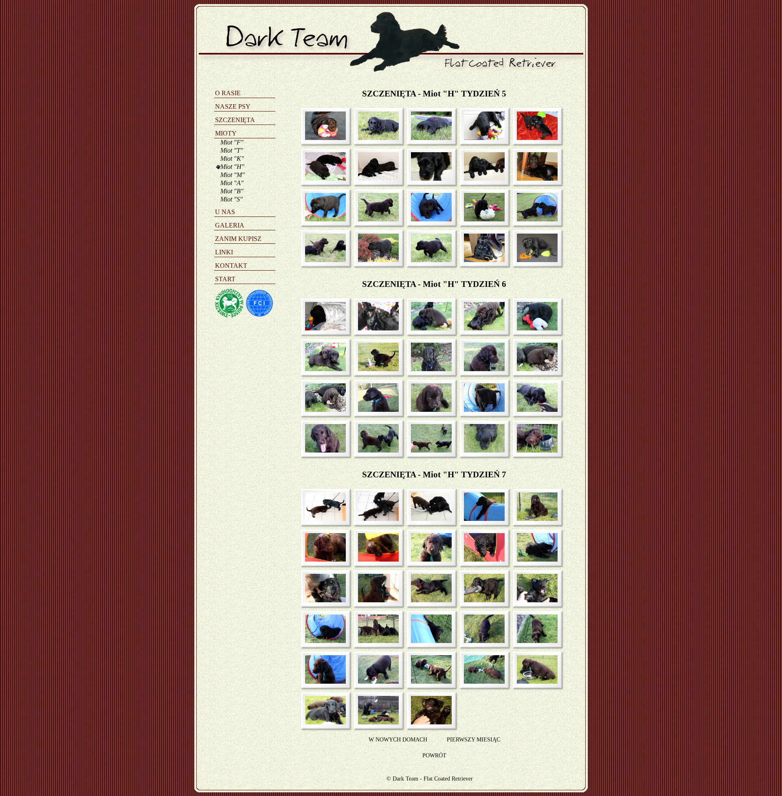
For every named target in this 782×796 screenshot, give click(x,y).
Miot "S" (231, 199)
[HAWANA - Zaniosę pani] (482, 600)
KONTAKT (231, 265)
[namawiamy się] (535, 219)
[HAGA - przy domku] (323, 559)
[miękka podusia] (535, 178)
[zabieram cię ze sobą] (482, 219)
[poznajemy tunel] (323, 219)
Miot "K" (232, 158)
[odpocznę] (429, 409)
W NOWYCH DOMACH (398, 739)
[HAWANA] (323, 722)
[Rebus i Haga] (376, 178)
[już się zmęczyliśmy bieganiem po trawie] (323, 259)
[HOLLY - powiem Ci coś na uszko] (323, 600)
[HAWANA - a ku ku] (482, 559)
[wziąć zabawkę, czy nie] (323, 178)
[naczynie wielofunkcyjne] (535, 259)
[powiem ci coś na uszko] (535, 137)
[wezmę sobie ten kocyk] (482, 259)
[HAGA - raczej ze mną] (535, 640)
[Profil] (376, 409)
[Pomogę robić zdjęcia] (535, 409)
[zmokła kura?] (429, 368)
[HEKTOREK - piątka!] (429, 722)
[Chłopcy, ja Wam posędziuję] (482, 681)
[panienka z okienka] (429, 178)
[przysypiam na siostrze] (323, 368)
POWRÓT (434, 755)
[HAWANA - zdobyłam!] (429, 600)
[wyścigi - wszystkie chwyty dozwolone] (429, 219)
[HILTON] (323, 681)
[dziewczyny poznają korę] (323, 409)
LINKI (224, 252)
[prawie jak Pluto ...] (429, 259)
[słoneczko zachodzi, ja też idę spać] (323, 137)
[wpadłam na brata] (376, 450)
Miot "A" (232, 182)
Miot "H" (232, 166)
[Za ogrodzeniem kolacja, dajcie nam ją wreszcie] (376, 640)
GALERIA (229, 225)
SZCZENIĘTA (235, 119)
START (225, 279)
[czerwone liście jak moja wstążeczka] (376, 259)
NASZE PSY (232, 106)
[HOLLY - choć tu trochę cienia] (323, 640)
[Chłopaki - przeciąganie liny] (429, 681)
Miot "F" (232, 142)
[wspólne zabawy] (429, 328)
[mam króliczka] (535, 328)
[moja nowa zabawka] (482, 137)
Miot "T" (231, 150)
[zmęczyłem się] (482, 450)
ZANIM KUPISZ (238, 238)
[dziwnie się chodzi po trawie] (376, 219)
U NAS (225, 211)
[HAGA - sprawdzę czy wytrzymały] (376, 559)
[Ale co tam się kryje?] (429, 518)
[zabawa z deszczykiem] (376, 368)
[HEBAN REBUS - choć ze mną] (482, 640)
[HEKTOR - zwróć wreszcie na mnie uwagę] (376, 600)
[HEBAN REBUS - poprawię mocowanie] (535, 559)
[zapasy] (482, 328)
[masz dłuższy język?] (323, 450)
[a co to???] (535, 368)
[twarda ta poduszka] (535, 450)
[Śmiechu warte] (376, 328)
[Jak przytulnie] (323, 328)
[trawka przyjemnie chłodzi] (376, 137)
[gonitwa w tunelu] (482, 409)
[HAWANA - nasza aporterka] (376, 681)
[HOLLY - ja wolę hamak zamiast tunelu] (482, 518)
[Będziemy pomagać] (376, 518)
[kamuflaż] (429, 137)
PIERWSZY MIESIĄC (473, 739)
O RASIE (228, 93)
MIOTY (226, 133)
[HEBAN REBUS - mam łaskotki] (535, 600)
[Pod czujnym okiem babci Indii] (376, 722)
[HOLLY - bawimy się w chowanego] (429, 640)
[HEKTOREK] (429, 559)
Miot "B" (232, 191)
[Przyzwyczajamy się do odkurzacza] (323, 518)
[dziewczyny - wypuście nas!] (482, 178)
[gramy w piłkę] (429, 450)
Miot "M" (232, 174)
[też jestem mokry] (482, 368)
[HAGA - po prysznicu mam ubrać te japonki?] (535, 518)
